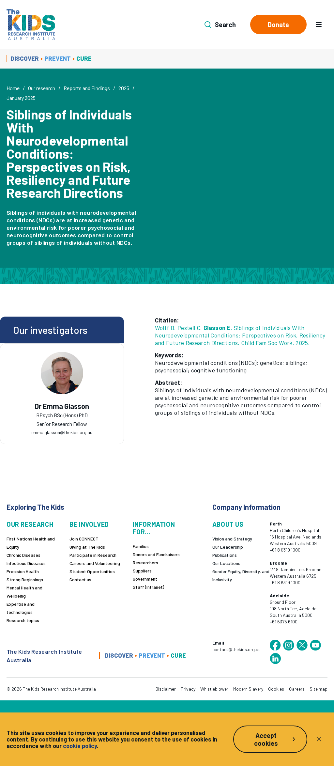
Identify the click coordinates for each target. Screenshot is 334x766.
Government (145, 579)
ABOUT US (228, 524)
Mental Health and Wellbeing (24, 592)
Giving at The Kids (87, 547)
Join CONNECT (84, 538)
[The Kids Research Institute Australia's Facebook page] (275, 645)
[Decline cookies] (319, 739)
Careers (297, 689)
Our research (41, 88)
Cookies (276, 689)
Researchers (145, 562)
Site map (318, 689)
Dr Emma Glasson (62, 406)
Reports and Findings (87, 88)
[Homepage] (31, 24)
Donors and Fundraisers (156, 554)
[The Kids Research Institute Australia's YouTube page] (315, 645)
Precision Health (23, 571)
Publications (224, 555)
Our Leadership (227, 547)
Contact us (80, 579)
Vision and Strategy (232, 538)
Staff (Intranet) (148, 587)
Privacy (188, 689)
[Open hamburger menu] (318, 24)
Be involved (89, 524)
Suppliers (142, 570)
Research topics (23, 620)
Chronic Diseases (23, 555)
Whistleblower (214, 689)
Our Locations (226, 563)
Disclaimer (166, 689)
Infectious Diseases (26, 563)
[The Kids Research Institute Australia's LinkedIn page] (275, 658)
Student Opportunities (92, 571)
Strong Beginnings (25, 579)
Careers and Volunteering (94, 563)
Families (141, 546)
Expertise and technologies (21, 608)
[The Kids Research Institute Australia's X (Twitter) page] (302, 645)
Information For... (154, 528)
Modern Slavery (248, 689)
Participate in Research (92, 555)
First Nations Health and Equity (31, 543)
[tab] (62, 413)
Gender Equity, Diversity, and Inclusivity (240, 575)
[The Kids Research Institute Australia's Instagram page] (288, 645)
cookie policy (80, 745)
